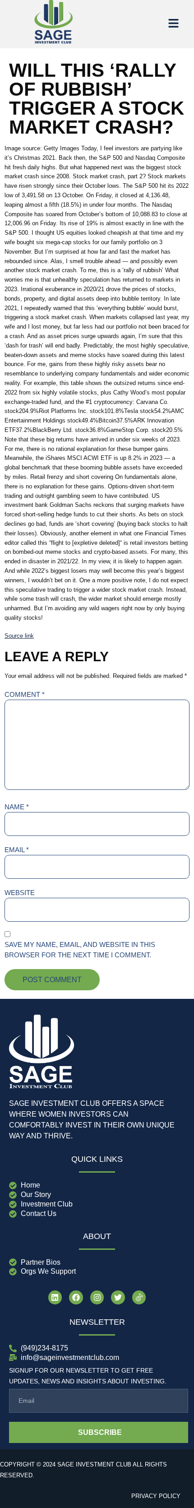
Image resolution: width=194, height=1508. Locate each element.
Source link (19, 635)
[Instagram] (97, 1297)
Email (17, 850)
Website (20, 892)
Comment (25, 694)
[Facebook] (76, 1297)
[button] (173, 24)
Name (17, 807)
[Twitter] (118, 1297)
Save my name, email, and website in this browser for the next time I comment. (80, 950)
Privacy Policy (155, 1496)
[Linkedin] (55, 1297)
